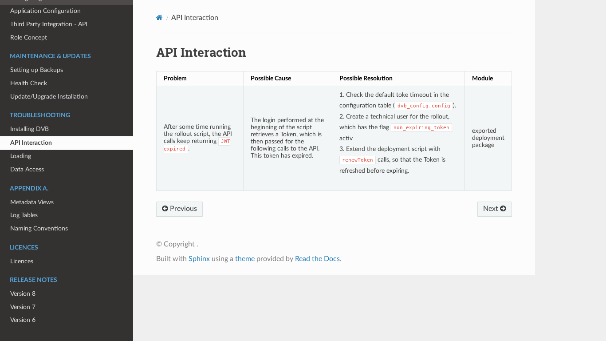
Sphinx (199, 258)
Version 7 (22, 307)
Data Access (27, 169)
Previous (182, 208)
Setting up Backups (36, 70)
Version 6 (22, 320)
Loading (20, 156)
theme (245, 258)
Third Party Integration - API (48, 24)
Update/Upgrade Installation (49, 96)
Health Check (28, 83)
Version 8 (22, 293)
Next (491, 208)
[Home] (159, 17)
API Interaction (31, 142)
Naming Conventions (39, 228)
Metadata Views (32, 202)
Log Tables (24, 215)
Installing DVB (29, 129)
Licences (21, 261)
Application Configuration (45, 11)
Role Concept (28, 37)
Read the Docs (317, 258)
